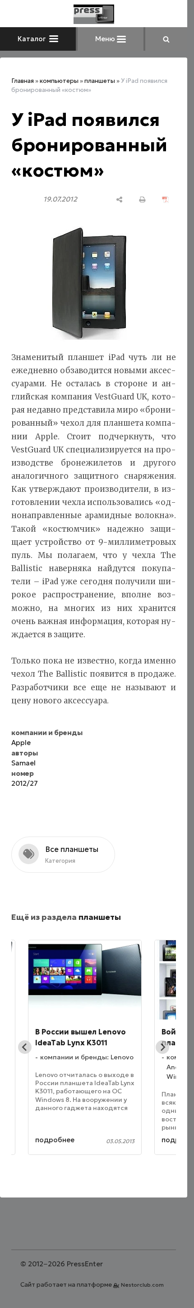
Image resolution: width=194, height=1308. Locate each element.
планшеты (99, 81)
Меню (106, 38)
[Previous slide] (25, 1047)
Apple (21, 742)
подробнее (54, 1139)
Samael (23, 763)
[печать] (142, 199)
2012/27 (24, 783)
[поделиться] (119, 199)
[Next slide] (162, 1047)
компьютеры (59, 81)
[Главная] (94, 14)
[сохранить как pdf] (165, 199)
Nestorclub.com (142, 1284)
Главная (22, 81)
